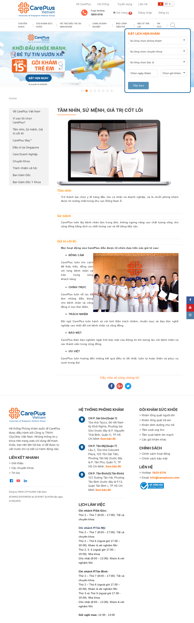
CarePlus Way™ (22, 140)
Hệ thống (103, 4)
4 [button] (95, 91)
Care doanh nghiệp (99, 25)
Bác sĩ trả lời (143, 25)
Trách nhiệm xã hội (25, 168)
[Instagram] (190, 315)
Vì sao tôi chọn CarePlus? (22, 120)
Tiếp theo (138, 85)
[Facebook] (190, 300)
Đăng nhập (145, 12)
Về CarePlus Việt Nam (26, 111)
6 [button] (103, 91)
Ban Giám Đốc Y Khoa (27, 182)
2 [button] (86, 91)
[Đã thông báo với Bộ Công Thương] (151, 485)
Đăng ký (164, 12)
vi (166, 3)
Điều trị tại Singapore (26, 147)
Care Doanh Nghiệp (25, 154)
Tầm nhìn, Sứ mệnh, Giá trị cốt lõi (28, 131)
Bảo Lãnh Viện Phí (121, 25)
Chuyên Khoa (21, 161)
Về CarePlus (83, 4)
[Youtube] (190, 308)
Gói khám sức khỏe (44, 25)
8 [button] (111, 91)
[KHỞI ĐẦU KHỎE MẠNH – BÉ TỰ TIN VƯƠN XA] (97, 59)
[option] (97, 59)
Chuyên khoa (22, 25)
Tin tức (159, 25)
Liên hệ (142, 4)
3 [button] (91, 91)
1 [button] (82, 91)
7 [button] (107, 91)
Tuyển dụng (124, 4)
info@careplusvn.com (164, 477)
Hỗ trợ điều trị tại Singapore (70, 25)
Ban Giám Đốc (22, 175)
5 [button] (99, 91)
